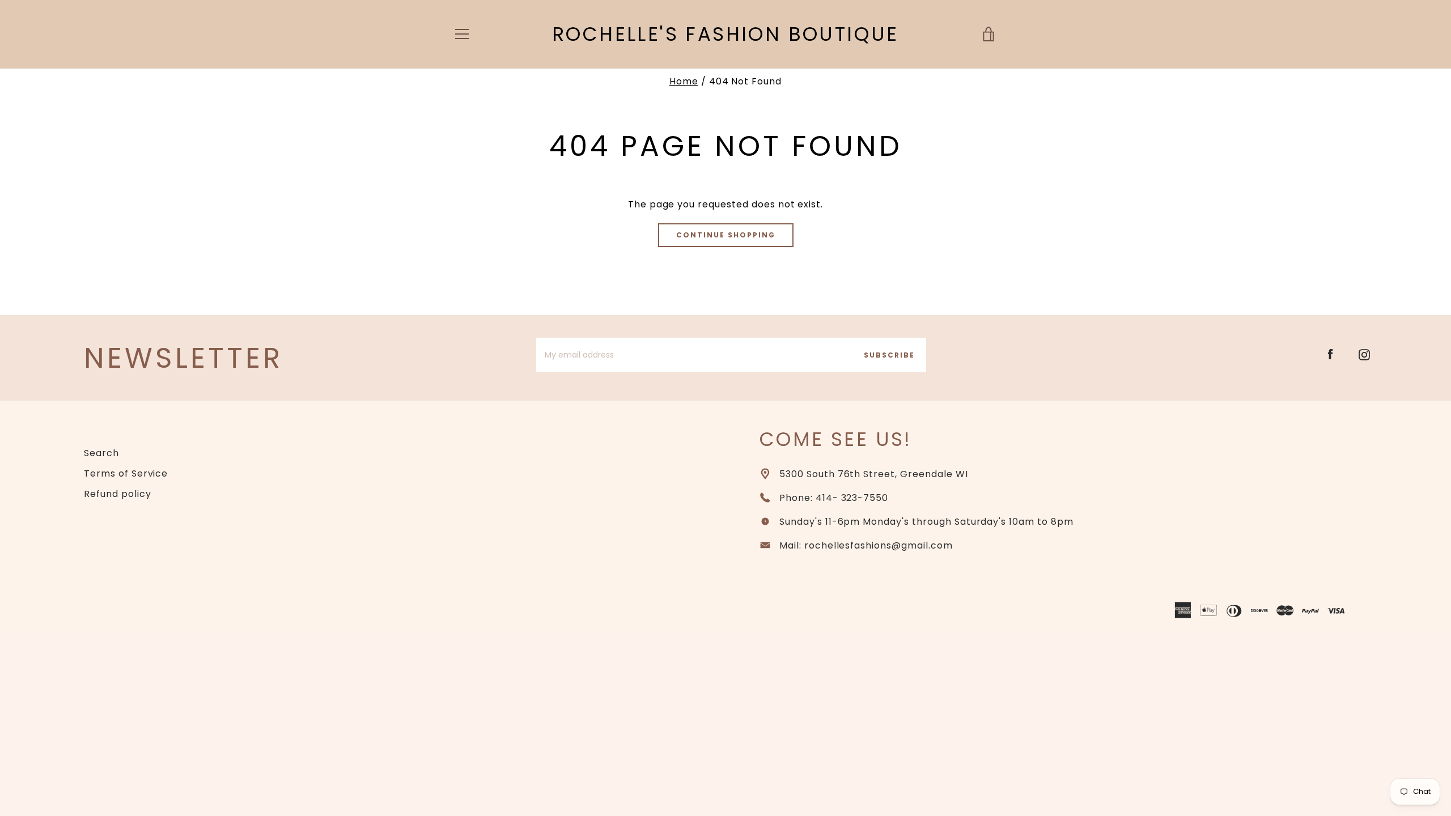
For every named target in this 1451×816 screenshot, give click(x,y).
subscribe (889, 355)
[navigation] (462, 34)
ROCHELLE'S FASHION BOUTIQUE (725, 34)
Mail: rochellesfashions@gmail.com (866, 545)
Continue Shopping (725, 235)
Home (683, 81)
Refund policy (117, 493)
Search (101, 453)
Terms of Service (126, 473)
